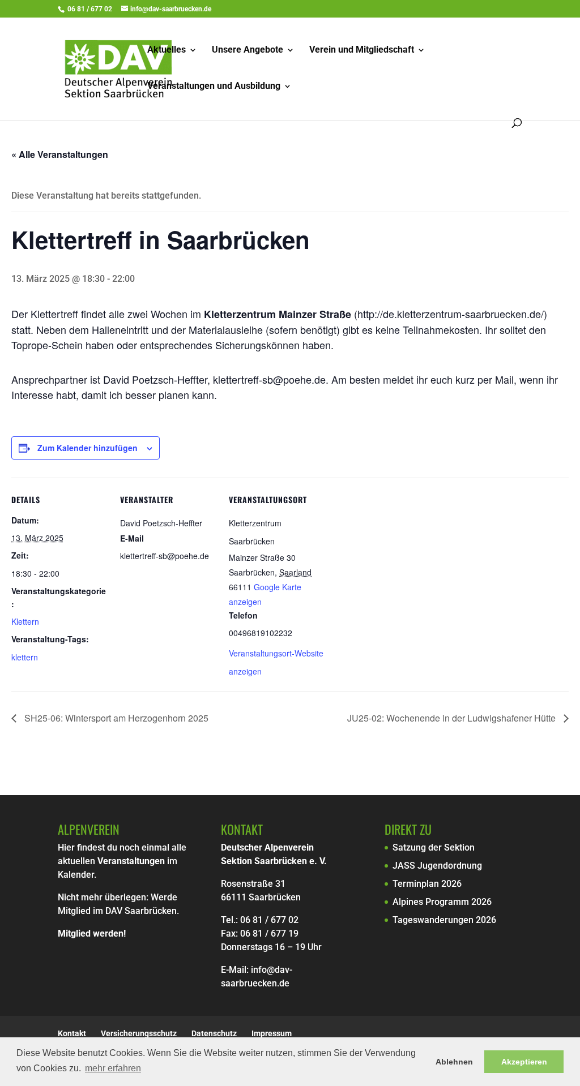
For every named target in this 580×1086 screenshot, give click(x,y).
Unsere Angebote (247, 50)
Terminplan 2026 (427, 883)
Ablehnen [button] (454, 1061)
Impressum (271, 1033)
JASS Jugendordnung (437, 865)
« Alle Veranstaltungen (59, 154)
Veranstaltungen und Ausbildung (213, 86)
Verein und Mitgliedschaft (361, 50)
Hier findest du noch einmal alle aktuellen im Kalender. (122, 861)
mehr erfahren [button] (113, 1068)
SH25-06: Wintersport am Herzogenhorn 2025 (115, 717)
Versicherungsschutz (139, 1033)
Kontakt (72, 1033)
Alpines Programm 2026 (442, 901)
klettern (24, 657)
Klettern (25, 621)
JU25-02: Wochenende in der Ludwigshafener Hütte (452, 717)
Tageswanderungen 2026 (444, 920)
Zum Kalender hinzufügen (87, 447)
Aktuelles (166, 50)
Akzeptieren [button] (524, 1061)
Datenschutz (214, 1033)
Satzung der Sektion (434, 847)
